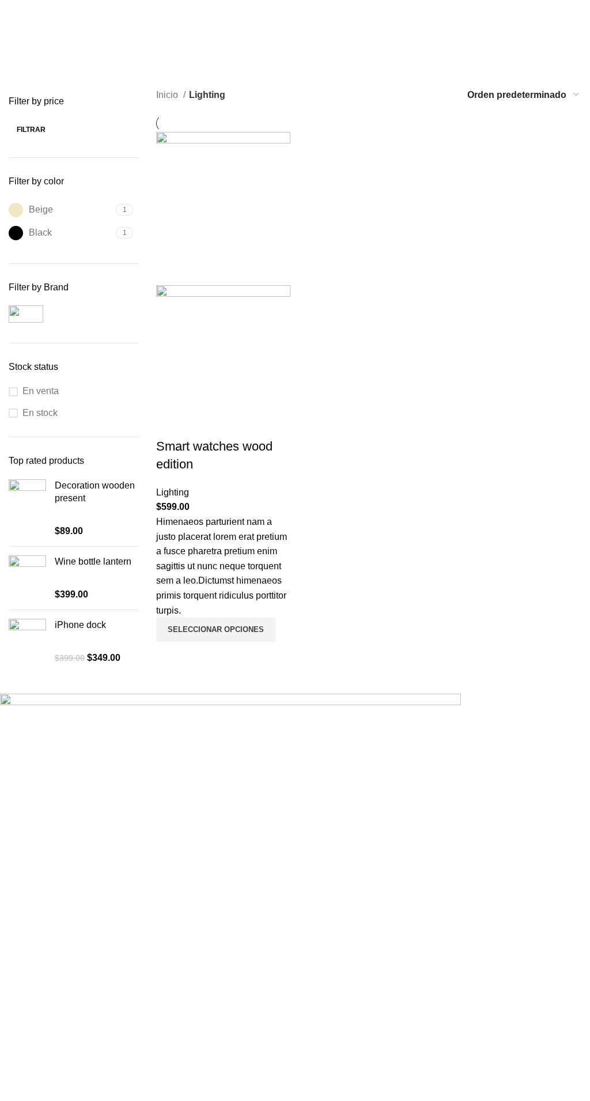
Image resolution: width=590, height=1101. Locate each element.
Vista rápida (170, 656)
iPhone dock (80, 625)
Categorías (35, 88)
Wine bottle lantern (93, 561)
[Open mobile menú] (576, 11)
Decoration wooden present (95, 491)
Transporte (22, 935)
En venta (40, 391)
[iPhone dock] (27, 641)
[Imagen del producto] (223, 361)
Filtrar (31, 130)
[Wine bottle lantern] (27, 578)
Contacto (18, 944)
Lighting (172, 492)
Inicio (168, 95)
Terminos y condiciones (48, 953)
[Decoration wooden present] (27, 508)
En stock (40, 413)
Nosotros (18, 916)
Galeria (15, 925)
